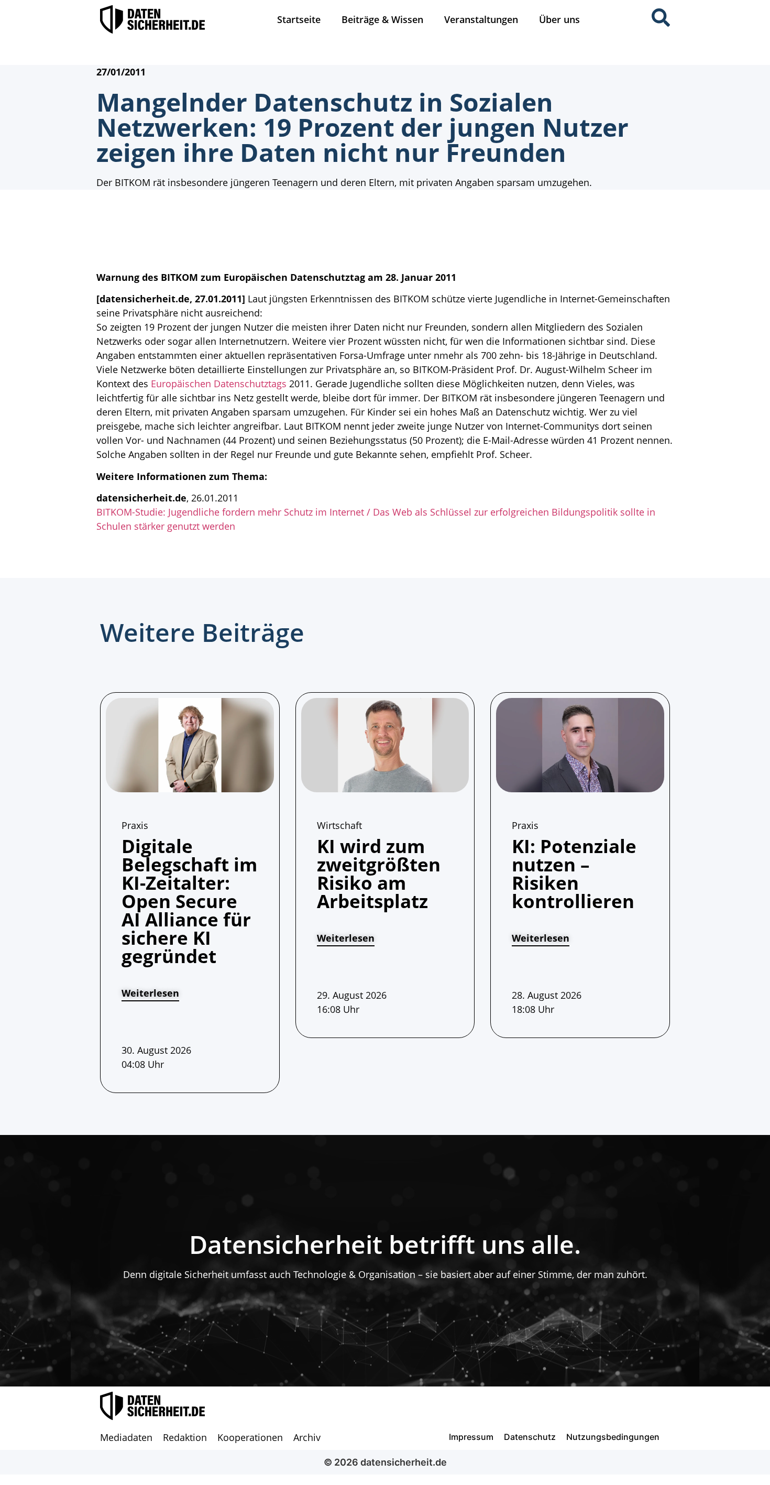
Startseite (299, 19)
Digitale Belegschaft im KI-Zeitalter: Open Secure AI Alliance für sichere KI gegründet (189, 901)
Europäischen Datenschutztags (217, 383)
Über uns (559, 19)
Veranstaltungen (481, 19)
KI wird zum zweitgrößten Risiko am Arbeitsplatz (379, 873)
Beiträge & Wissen (382, 19)
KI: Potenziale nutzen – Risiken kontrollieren (574, 873)
